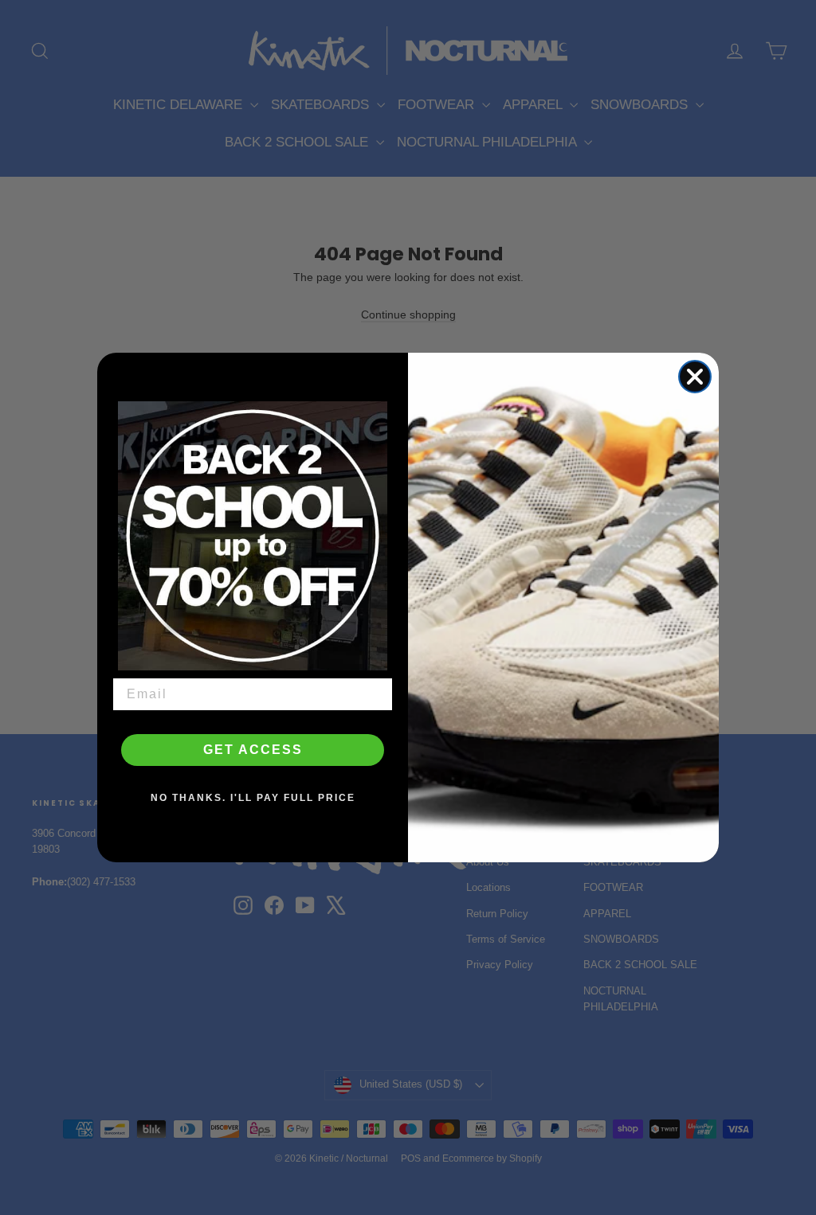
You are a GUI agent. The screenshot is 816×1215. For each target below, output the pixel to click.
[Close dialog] (695, 377)
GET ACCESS (253, 749)
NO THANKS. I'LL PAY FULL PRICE (253, 797)
